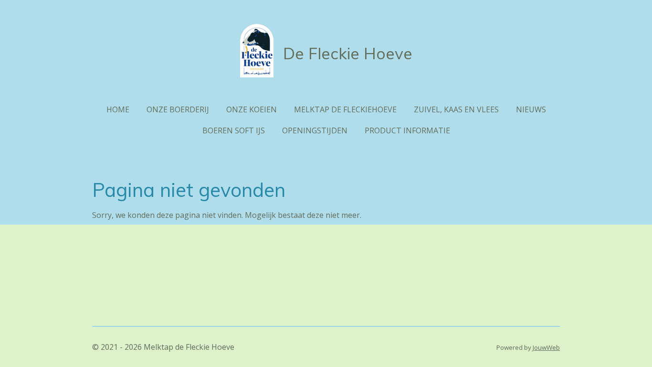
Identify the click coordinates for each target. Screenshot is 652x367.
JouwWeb (546, 347)
